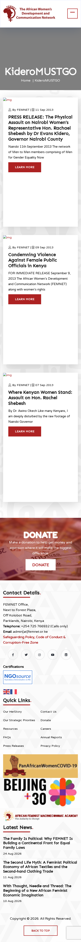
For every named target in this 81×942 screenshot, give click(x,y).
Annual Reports (51, 737)
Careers (45, 729)
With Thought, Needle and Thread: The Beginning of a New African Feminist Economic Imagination (37, 890)
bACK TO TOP (40, 930)
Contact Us (48, 711)
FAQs (7, 737)
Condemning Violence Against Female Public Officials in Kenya (32, 260)
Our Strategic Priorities (19, 720)
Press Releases (13, 746)
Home (26, 80)
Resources (10, 729)
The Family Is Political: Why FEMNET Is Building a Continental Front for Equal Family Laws (38, 843)
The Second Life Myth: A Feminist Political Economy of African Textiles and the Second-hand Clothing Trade (40, 867)
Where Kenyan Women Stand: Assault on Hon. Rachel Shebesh (40, 397)
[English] (6, 691)
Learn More (24, 167)
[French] (13, 691)
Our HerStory (12, 711)
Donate (40, 564)
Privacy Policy (50, 746)
